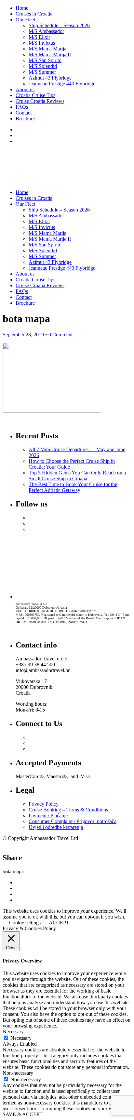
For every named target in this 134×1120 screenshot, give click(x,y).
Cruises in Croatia (34, 13)
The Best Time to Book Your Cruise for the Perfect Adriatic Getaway (73, 487)
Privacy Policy (44, 804)
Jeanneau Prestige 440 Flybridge (62, 83)
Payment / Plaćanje (48, 815)
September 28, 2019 (23, 334)
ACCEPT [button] (59, 922)
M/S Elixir (39, 37)
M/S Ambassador (46, 31)
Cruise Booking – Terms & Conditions (68, 809)
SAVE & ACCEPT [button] (23, 1114)
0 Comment (60, 334)
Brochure (25, 118)
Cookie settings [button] (25, 922)
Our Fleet (25, 19)
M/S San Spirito (45, 60)
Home (22, 8)
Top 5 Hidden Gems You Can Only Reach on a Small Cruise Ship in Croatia (77, 475)
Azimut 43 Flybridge (50, 78)
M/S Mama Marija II (50, 54)
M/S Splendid (43, 66)
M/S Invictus (42, 43)
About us (25, 89)
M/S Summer (42, 72)
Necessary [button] (13, 1031)
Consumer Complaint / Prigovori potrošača (72, 821)
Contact (24, 112)
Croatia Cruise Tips (35, 95)
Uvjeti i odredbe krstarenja (56, 827)
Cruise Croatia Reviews (40, 101)
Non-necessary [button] (18, 1073)
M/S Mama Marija (47, 48)
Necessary (21, 1038)
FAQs (22, 107)
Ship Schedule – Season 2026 (59, 25)
